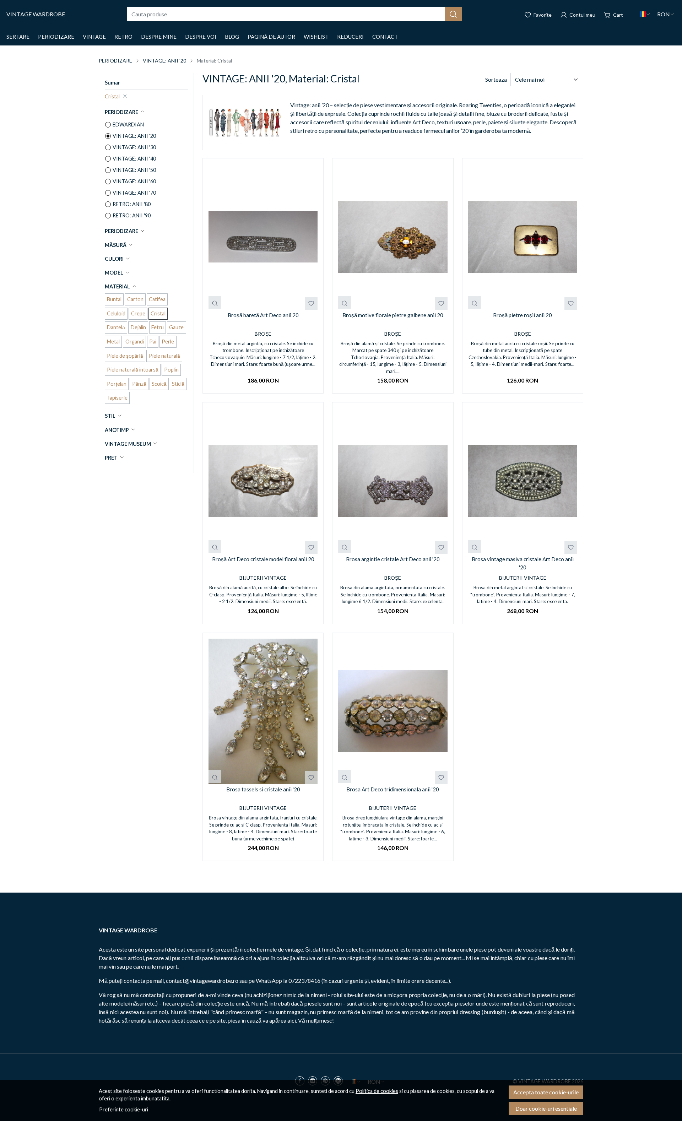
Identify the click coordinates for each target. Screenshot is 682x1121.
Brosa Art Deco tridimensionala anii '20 (392, 789)
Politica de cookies (377, 1091)
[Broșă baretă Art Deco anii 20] (263, 237)
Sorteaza (496, 79)
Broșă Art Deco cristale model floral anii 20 (263, 559)
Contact (385, 36)
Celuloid (116, 313)
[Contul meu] (577, 14)
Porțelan (116, 384)
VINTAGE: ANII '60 (134, 181)
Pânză (139, 384)
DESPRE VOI (200, 36)
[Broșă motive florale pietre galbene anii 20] (392, 237)
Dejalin (138, 327)
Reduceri (350, 36)
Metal (113, 342)
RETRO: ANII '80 (132, 204)
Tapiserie (117, 398)
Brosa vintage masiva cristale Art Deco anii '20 (523, 563)
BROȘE (263, 334)
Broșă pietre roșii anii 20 (522, 315)
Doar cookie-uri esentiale (546, 1108)
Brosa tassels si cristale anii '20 (263, 789)
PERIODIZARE (56, 36)
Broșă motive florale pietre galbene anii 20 (392, 315)
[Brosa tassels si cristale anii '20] (263, 711)
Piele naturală (164, 356)
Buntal (114, 299)
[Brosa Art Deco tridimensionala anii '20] (392, 711)
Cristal (112, 96)
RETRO (123, 36)
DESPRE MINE (159, 36)
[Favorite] (537, 14)
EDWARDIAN (128, 124)
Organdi (134, 342)
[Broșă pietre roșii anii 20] (522, 237)
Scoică (159, 384)
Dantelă (116, 327)
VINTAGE (94, 36)
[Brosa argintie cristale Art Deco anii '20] (392, 481)
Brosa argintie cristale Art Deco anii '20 (393, 559)
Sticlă (178, 384)
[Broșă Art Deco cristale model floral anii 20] (263, 481)
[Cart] (613, 14)
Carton (135, 299)
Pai (152, 342)
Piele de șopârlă (125, 356)
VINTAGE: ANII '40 (134, 159)
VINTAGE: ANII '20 (164, 61)
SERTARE (17, 36)
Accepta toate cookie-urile (546, 1092)
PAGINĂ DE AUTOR (271, 36)
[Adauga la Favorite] (311, 303)
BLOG (232, 36)
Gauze (176, 327)
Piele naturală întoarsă (132, 370)
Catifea (157, 299)
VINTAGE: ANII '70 (134, 193)
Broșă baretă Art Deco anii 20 (263, 315)
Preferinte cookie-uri (123, 1109)
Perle (168, 342)
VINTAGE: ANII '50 (134, 170)
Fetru (157, 327)
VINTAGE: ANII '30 (134, 147)
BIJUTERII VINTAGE (263, 578)
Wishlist (316, 36)
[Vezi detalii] (215, 302)
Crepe (138, 313)
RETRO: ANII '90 (132, 215)
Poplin (171, 370)
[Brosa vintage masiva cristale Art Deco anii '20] (522, 481)
